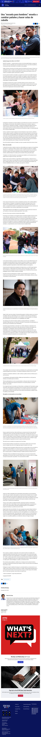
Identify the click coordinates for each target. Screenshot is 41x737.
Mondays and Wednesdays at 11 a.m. (20, 657)
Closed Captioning (26, 706)
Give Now (36, 1)
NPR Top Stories (6, 579)
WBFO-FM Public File (35, 710)
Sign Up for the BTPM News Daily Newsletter (20, 690)
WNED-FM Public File (35, 709)
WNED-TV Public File (35, 708)
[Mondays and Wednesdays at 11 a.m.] (20, 635)
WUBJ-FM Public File (35, 712)
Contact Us (17, 704)
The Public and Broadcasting (34, 713)
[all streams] (39, 5)
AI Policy (16, 711)
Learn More (20, 662)
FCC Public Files (34, 704)
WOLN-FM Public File (35, 711)
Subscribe (20, 695)
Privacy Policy (17, 706)
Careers (16, 713)
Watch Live (30, 1)
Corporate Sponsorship (27, 704)
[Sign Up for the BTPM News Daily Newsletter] (20, 677)
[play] (3, 5)
